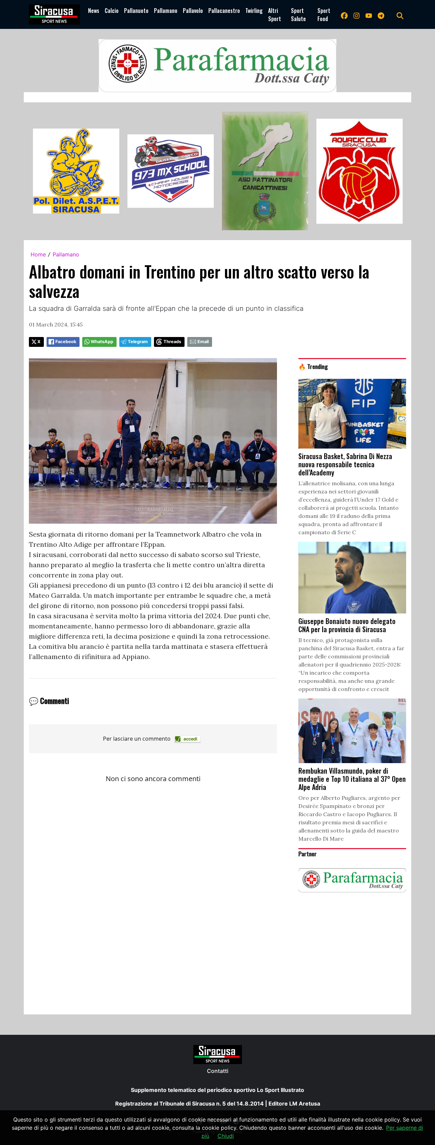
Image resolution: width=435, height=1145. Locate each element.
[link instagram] (356, 14)
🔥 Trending (313, 366)
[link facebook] (344, 14)
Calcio (112, 10)
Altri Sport (274, 14)
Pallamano (165, 10)
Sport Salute (298, 14)
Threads (172, 341)
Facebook (65, 341)
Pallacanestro (224, 10)
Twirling (254, 10)
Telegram (138, 341)
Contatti (217, 1070)
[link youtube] (369, 14)
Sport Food (323, 14)
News (93, 10)
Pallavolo (193, 10)
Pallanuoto (136, 10)
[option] (76, 171)
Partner (307, 853)
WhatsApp (102, 341)
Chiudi (226, 1135)
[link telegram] (381, 14)
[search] (400, 14)
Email (203, 341)
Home (38, 254)
